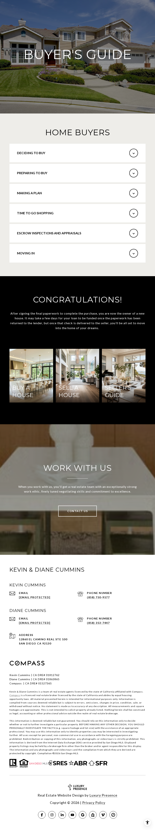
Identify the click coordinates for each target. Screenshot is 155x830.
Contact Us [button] (77, 511)
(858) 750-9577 (98, 597)
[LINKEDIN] (62, 815)
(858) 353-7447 (98, 622)
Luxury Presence (103, 795)
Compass (14, 695)
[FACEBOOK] (42, 815)
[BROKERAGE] (113, 815)
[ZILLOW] (93, 815)
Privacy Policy (93, 802)
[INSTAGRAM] (52, 815)
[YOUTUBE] (72, 815)
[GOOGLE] (82, 815)
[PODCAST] (103, 815)
